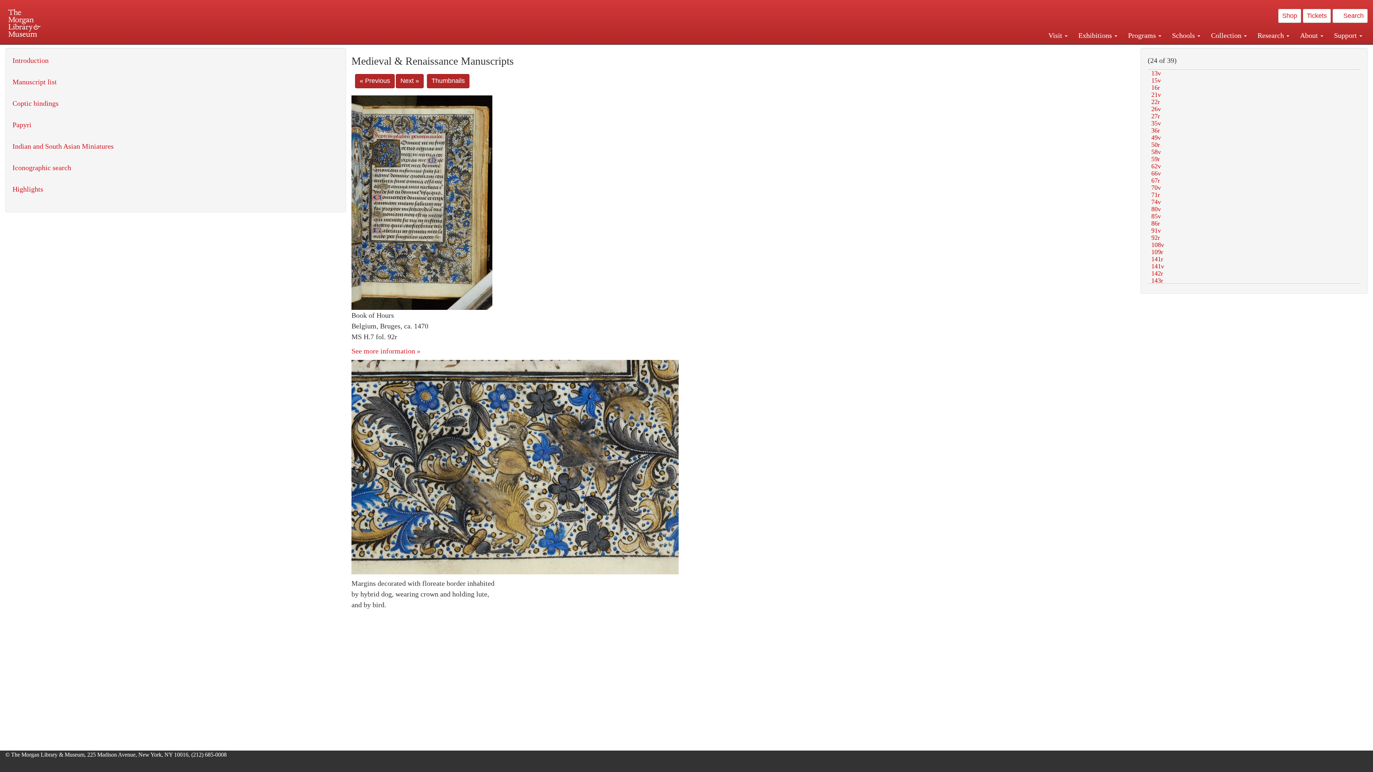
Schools (1184, 35)
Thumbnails (448, 80)
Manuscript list (35, 82)
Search (1353, 15)
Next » (409, 80)
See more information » (385, 351)
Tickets (1317, 15)
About (1310, 35)
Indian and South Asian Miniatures (63, 146)
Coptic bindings (36, 103)
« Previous (375, 80)
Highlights (28, 189)
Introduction (31, 60)
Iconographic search (42, 168)
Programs (1143, 35)
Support (1346, 35)
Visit (1056, 35)
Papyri (22, 125)
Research (1272, 35)
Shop (1289, 15)
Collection (1227, 35)
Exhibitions (1096, 35)
